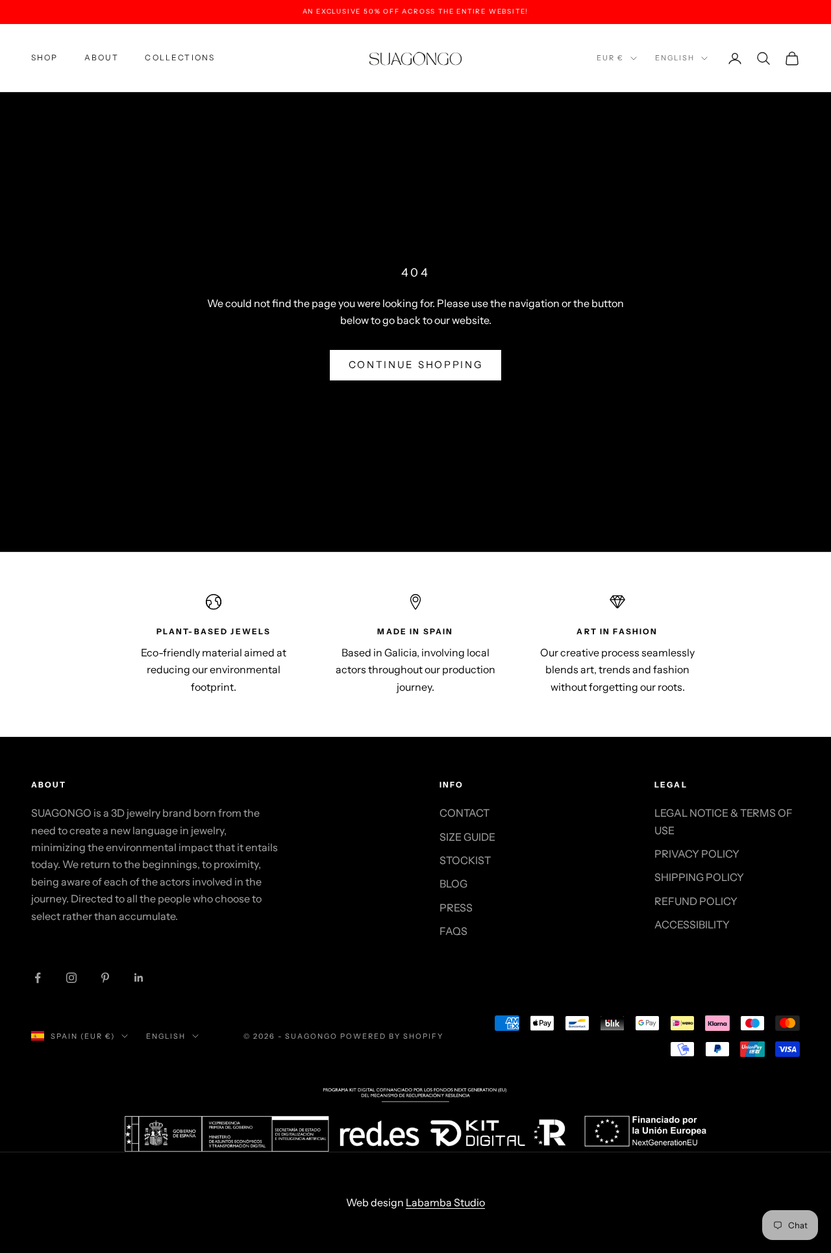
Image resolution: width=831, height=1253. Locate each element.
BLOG (453, 883)
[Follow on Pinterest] (105, 977)
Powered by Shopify (391, 1036)
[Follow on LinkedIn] (138, 977)
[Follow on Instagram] (71, 977)
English (675, 57)
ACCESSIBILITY (692, 924)
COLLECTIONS (180, 57)
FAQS (453, 930)
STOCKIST (465, 860)
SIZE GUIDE (467, 836)
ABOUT (101, 57)
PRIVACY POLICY (696, 853)
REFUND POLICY (696, 901)
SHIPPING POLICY (699, 877)
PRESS (456, 907)
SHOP (44, 57)
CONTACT (465, 812)
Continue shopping (416, 364)
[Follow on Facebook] (37, 977)
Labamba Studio (445, 1202)
